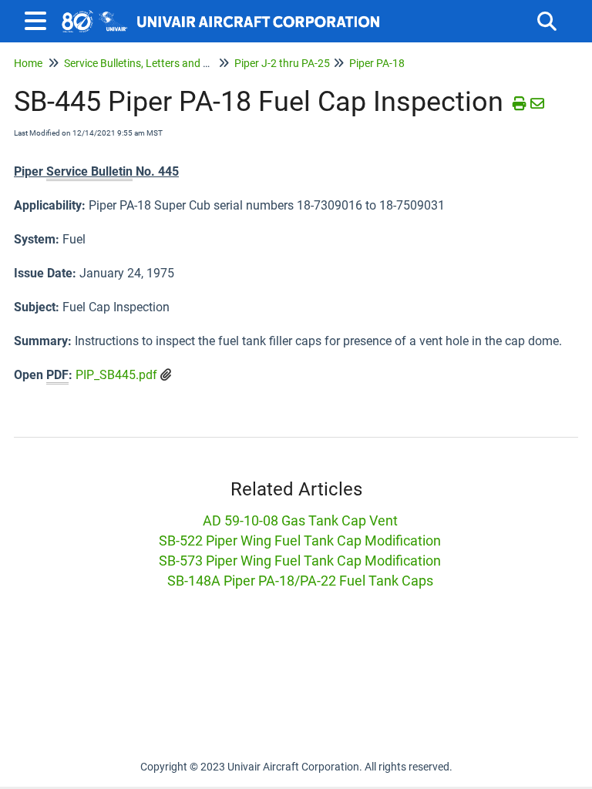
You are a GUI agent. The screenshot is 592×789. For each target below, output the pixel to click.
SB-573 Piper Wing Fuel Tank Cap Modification (300, 560)
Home (28, 63)
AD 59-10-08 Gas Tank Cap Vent (300, 520)
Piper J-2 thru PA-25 (282, 63)
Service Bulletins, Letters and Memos (151, 63)
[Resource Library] (221, 13)
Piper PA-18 (377, 63)
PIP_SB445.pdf (116, 375)
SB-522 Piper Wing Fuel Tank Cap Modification (300, 540)
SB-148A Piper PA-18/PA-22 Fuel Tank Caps (300, 580)
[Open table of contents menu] (38, 19)
